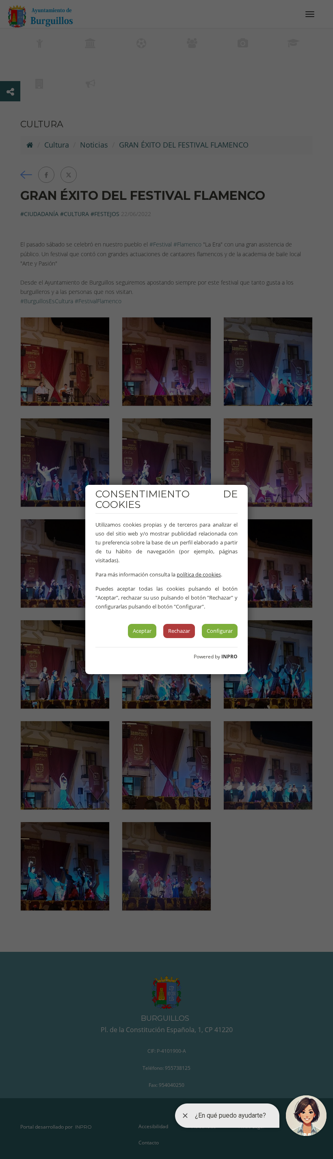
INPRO (229, 656)
